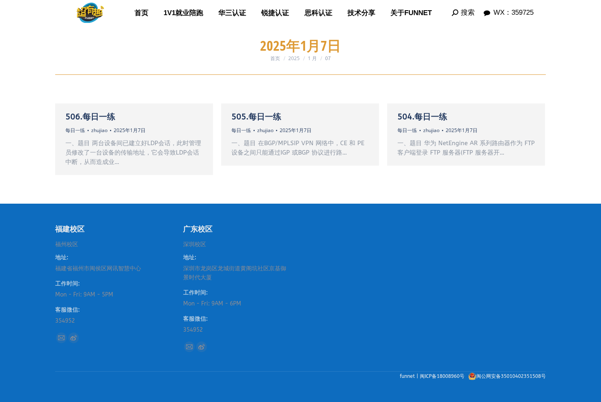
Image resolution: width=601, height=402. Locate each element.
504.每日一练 (422, 116)
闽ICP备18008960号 (443, 376)
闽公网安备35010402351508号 (511, 376)
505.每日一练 (256, 116)
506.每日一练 (90, 116)
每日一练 (75, 130)
